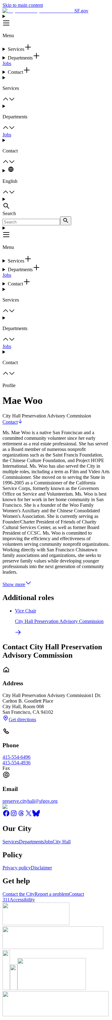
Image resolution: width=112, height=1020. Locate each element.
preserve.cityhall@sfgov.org (30, 801)
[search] (65, 220)
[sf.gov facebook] (6, 815)
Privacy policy (16, 867)
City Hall (62, 841)
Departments (31, 841)
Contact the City (18, 894)
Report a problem (52, 894)
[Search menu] (56, 203)
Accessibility (22, 899)
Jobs (6, 63)
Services (10, 841)
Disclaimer (41, 867)
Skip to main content (22, 5)
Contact (10, 422)
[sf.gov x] (28, 815)
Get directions (22, 719)
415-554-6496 (16, 757)
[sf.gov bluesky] (36, 815)
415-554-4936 (16, 762)
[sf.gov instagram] (13, 815)
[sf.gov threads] (21, 815)
